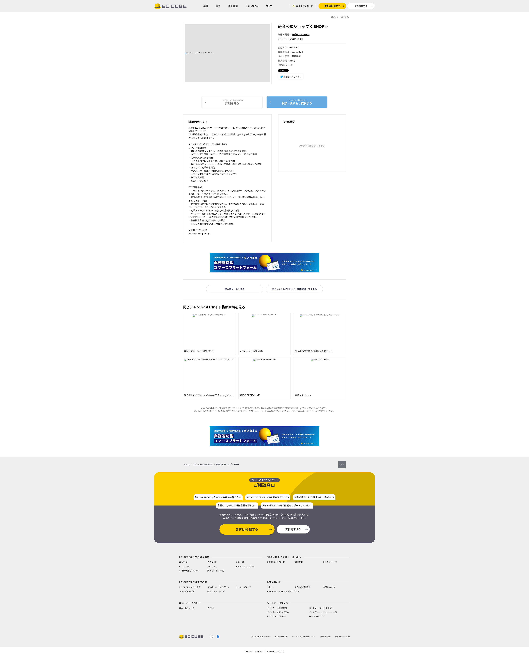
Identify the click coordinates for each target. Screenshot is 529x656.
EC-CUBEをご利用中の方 (193, 582)
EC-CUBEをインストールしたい (284, 557)
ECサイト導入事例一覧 (203, 464)
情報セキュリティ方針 (342, 636)
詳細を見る (232, 102)
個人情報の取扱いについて (261, 636)
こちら (303, 408)
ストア (269, 6)
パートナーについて (277, 602)
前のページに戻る (340, 17)
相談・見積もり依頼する (297, 102)
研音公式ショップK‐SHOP (301, 26)
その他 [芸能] (296, 39)
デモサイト (309, 411)
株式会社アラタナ (300, 34)
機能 (205, 6)
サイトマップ (248, 651)
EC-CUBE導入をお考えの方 (194, 557)
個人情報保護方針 (281, 636)
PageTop (342, 462)
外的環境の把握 (325, 636)
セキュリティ (251, 6)
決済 (218, 6)
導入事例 (233, 6)
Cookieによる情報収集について (303, 636)
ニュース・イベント (190, 602)
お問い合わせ (274, 582)
